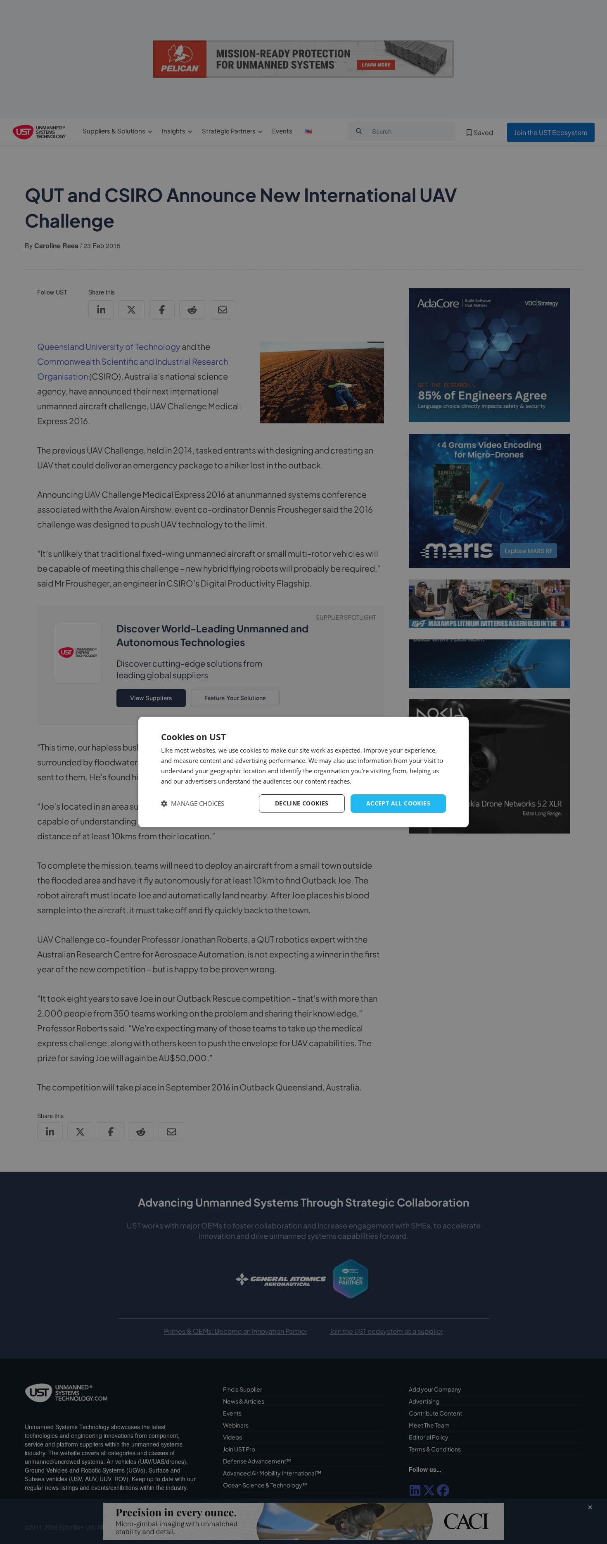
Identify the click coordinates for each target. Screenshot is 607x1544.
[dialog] (303, 772)
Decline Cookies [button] (302, 803)
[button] (192, 803)
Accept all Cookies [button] (398, 803)
